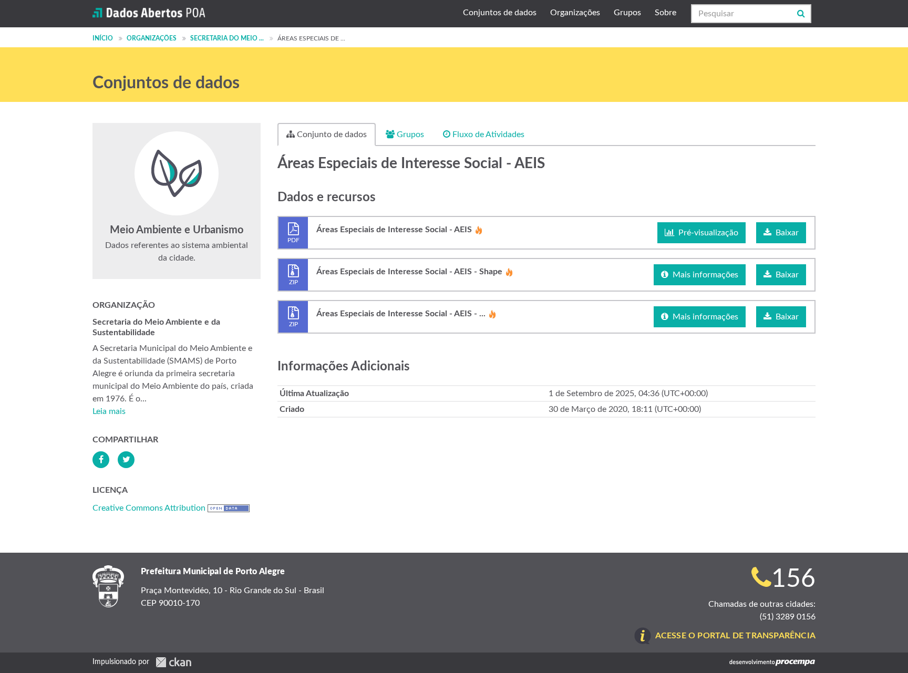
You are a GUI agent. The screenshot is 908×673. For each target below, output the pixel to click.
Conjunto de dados (331, 134)
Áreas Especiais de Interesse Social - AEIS (394, 233)
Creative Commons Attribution (148, 508)
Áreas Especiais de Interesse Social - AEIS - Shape (409, 275)
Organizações (575, 12)
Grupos (627, 12)
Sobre (665, 12)
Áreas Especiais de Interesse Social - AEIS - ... (401, 317)
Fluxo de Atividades (487, 134)
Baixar (786, 233)
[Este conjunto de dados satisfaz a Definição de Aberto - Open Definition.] (229, 508)
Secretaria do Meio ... (227, 38)
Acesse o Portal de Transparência (735, 635)
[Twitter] (126, 459)
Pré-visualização (707, 233)
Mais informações (704, 275)
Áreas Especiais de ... (311, 38)
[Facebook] (100, 459)
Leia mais (109, 411)
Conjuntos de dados (499, 12)
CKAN (173, 662)
